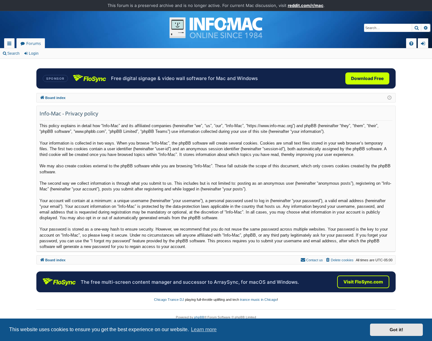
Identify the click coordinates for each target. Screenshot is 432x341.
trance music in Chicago (258, 299)
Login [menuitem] (424, 44)
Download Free (367, 78)
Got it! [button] (396, 329)
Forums (33, 43)
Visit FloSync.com (363, 281)
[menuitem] (411, 43)
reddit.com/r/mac (306, 5)
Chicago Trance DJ (169, 299)
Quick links (10, 44)
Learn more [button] (204, 329)
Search (13, 53)
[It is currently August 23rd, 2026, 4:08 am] (389, 98)
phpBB (199, 317)
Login (34, 53)
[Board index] (216, 27)
